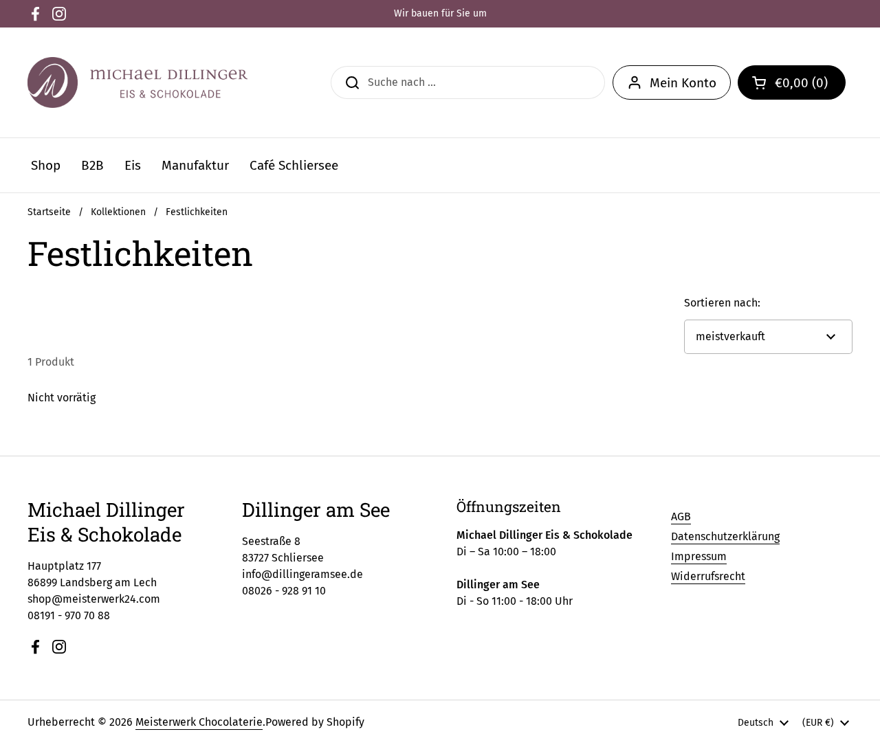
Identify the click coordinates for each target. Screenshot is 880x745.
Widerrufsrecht (708, 576)
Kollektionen (118, 212)
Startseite (49, 212)
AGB (681, 516)
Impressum (699, 556)
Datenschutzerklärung (725, 536)
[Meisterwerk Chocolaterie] (138, 82)
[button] (792, 82)
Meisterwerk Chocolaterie (199, 722)
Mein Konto (683, 83)
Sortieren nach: (722, 302)
